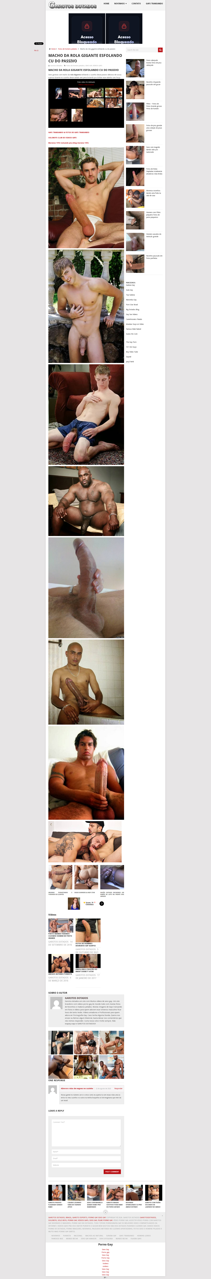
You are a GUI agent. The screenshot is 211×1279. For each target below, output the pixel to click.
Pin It (36, 51)
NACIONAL (78, 1236)
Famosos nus (57, 1239)
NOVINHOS (119, 3)
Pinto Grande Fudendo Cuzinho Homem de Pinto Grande (60, 936)
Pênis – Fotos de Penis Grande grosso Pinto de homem (154, 106)
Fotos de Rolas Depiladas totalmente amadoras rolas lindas (154, 171)
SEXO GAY (88, 66)
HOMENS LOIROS (144, 1236)
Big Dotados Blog (132, 309)
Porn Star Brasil (132, 305)
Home (106, 3)
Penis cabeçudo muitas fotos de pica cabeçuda (153, 62)
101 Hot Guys (131, 347)
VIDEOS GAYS (97, 66)
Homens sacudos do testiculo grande (153, 235)
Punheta (67, 1236)
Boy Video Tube (132, 352)
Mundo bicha (72, 1239)
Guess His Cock (131, 334)
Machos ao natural (94, 1236)
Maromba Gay (131, 300)
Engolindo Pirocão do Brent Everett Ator (86, 970)
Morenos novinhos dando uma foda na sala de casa (153, 193)
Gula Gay (129, 290)
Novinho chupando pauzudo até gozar (153, 83)
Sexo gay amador (88, 1239)
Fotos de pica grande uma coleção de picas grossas (154, 127)
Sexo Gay (105, 1249)
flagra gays (136, 1239)
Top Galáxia (130, 295)
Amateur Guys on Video (135, 324)
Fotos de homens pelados (67, 49)
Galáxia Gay (130, 285)
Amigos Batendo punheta (60, 974)
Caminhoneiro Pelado (134, 319)
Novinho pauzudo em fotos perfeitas (154, 257)
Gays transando (154, 3)
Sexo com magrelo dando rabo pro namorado (153, 149)
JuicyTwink (130, 362)
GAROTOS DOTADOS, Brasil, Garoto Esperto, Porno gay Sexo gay (77, 1217)
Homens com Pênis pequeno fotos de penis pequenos (153, 214)
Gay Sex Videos (131, 314)
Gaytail (128, 357)
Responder (118, 1088)
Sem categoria (106, 1239)
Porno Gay (105, 1258)
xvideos (105, 1266)
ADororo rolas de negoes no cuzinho (77, 1088)
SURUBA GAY (111, 1236)
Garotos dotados (56, 66)
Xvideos (105, 1263)
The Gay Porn (131, 342)
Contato (136, 3)
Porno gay (105, 1252)
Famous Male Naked (133, 329)
